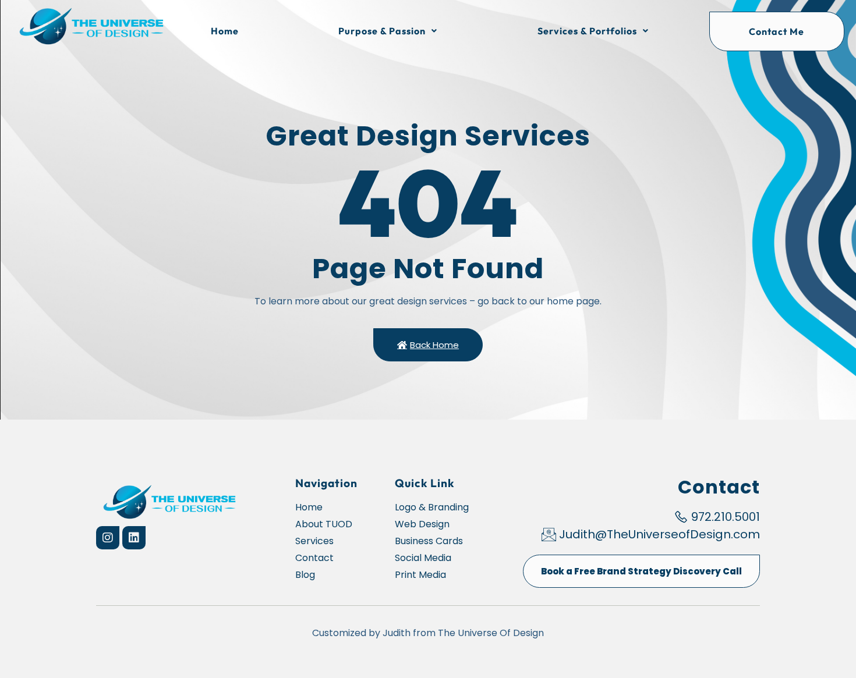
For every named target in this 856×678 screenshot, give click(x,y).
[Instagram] (107, 537)
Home (225, 31)
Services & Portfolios (587, 31)
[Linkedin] (134, 537)
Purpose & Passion (382, 31)
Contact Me (776, 31)
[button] (388, 31)
